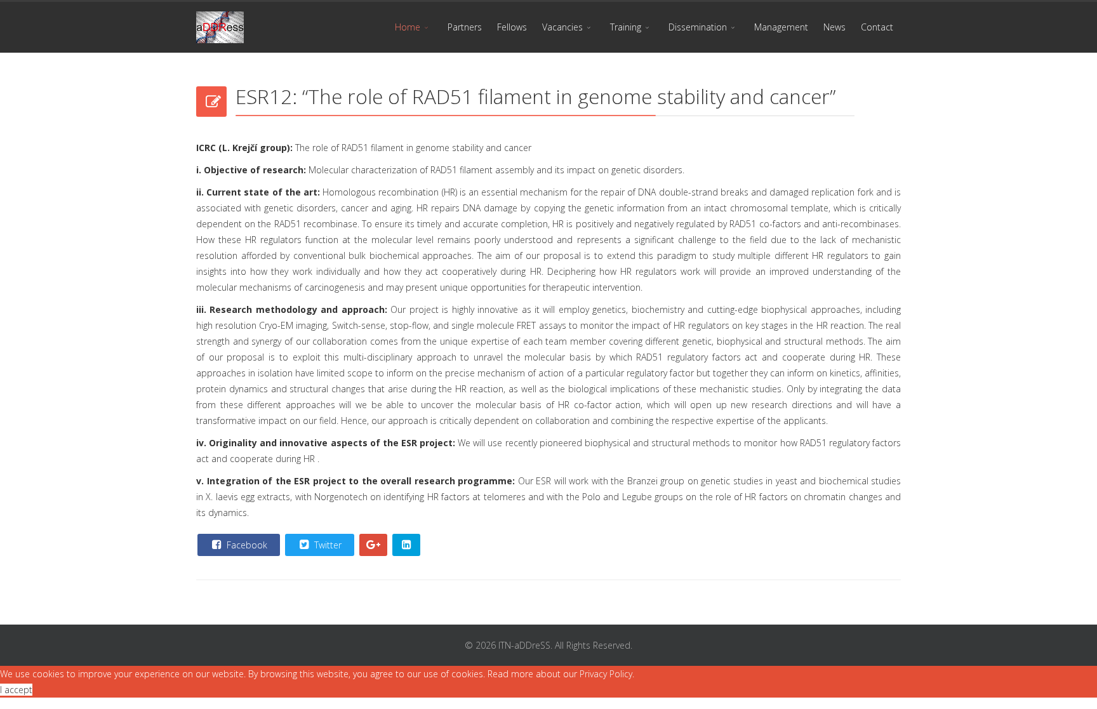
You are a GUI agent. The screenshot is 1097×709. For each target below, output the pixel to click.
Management (781, 27)
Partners (465, 27)
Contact (877, 27)
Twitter (327, 545)
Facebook (245, 545)
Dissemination (697, 27)
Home (407, 27)
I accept (16, 690)
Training (625, 27)
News (834, 27)
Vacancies (562, 27)
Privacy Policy (606, 674)
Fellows (512, 27)
